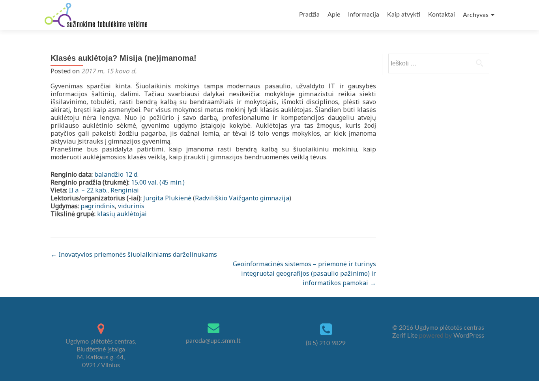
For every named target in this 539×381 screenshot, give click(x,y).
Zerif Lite (405, 335)
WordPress (468, 335)
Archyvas (475, 15)
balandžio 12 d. (116, 174)
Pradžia (309, 14)
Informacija (363, 14)
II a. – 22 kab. (88, 190)
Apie (334, 14)
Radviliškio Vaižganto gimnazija (242, 198)
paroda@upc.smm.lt (213, 341)
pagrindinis (97, 206)
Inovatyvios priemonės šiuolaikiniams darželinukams (134, 254)
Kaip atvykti (403, 14)
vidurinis (131, 206)
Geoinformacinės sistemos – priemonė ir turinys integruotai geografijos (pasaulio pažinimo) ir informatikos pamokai (304, 273)
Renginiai (124, 190)
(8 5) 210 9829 (326, 343)
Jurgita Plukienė (167, 198)
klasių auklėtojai (122, 213)
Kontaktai (441, 14)
